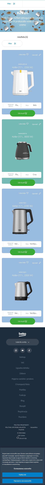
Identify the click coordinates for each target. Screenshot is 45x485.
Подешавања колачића (22, 468)
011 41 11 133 (23, 438)
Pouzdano (22, 417)
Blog (22, 400)
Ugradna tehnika (22, 368)
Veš (22, 362)
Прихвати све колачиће (22, 481)
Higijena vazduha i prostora (22, 379)
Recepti (23, 406)
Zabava (23, 373)
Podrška (22, 389)
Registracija (22, 411)
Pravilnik (21, 429)
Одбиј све (22, 475)
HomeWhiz (34, 427)
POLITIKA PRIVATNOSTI (21, 425)
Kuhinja (22, 357)
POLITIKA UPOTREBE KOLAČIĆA (15, 427)
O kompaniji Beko (23, 384)
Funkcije (22, 395)
